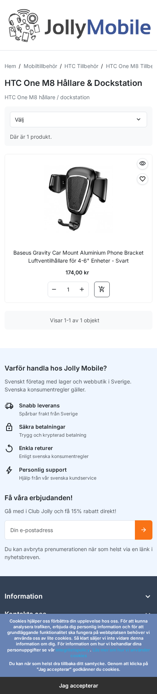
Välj (19, 119)
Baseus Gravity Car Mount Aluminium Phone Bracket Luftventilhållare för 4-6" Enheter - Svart (78, 256)
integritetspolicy (73, 650)
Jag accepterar (78, 685)
